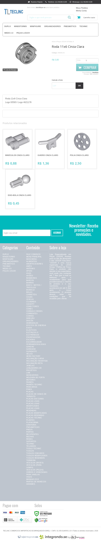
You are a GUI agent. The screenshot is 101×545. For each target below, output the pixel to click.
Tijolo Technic (33, 448)
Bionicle (30, 290)
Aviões (29, 276)
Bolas (29, 292)
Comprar (89, 67)
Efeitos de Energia (36, 325)
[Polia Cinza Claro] (82, 149)
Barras (30, 283)
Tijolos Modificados (36, 456)
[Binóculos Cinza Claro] (17, 149)
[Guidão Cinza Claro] (50, 149)
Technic (7, 266)
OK (79, 86)
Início (53, 41)
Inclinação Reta (34, 363)
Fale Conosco (33, 254)
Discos (29, 321)
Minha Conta (81, 11)
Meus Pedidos (82, 8)
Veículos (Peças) (35, 470)
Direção (30, 318)
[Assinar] (57, 233)
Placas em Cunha (35, 399)
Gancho (30, 347)
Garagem (31, 349)
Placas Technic (34, 418)
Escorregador (34, 342)
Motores (31, 380)
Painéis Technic (34, 385)
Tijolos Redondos (35, 458)
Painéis (30, 382)
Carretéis (31, 295)
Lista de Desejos (11, 70)
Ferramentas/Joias (36, 344)
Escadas (30, 340)
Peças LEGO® (62, 41)
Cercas (30, 299)
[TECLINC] (14, 12)
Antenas (30, 269)
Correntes (32, 314)
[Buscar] (69, 16)
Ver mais (19, 156)
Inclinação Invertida (37, 361)
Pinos (29, 389)
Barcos (30, 280)
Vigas (29, 477)
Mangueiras (32, 375)
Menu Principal (34, 257)
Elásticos (31, 330)
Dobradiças (32, 323)
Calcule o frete (57, 80)
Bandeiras (31, 278)
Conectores (32, 306)
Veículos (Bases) (35, 463)
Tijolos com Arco (35, 453)
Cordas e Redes (34, 311)
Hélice (29, 354)
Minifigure (8, 259)
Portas (30, 432)
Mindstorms (9, 257)
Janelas (30, 366)
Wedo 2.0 (7, 269)
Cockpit (30, 304)
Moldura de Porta (35, 377)
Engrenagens (33, 337)
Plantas (30, 420)
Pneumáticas (33, 427)
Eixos (29, 328)
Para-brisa (31, 387)
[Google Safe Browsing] (41, 520)
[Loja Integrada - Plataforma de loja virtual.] (28, 536)
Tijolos (30, 451)
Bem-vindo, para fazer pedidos (43, 7)
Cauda (29, 297)
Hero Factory (33, 356)
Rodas (70, 41)
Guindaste (31, 351)
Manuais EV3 (32, 479)
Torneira (31, 460)
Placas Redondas (35, 415)
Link (28, 373)
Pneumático (9, 264)
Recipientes (32, 434)
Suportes (31, 441)
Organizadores (11, 261)
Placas (30, 392)
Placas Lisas (32, 401)
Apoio (29, 271)
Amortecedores (34, 264)
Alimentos (31, 261)
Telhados (31, 446)
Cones (29, 309)
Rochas (30, 437)
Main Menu (31, 259)
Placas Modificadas (36, 413)
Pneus (29, 430)
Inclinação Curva (35, 359)
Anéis (29, 266)
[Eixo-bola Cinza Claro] (20, 189)
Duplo (6, 254)
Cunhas (30, 316)
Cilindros (31, 302)
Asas (28, 273)
